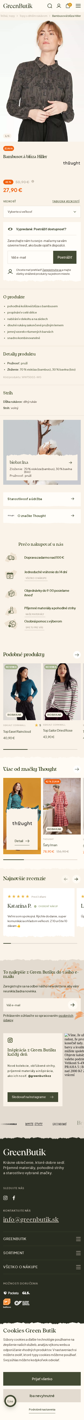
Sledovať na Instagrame (29, 1097)
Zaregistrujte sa (52, 270)
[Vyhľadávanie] (49, 5)
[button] (76, 879)
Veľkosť (9, 201)
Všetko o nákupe (36, 578)
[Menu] (76, 5)
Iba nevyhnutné (42, 1395)
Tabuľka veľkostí (65, 201)
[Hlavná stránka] (18, 5)
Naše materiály (35, 614)
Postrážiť (65, 257)
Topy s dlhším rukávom (33, 16)
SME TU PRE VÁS (34, 627)
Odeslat (73, 1005)
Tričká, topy (7, 16)
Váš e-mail (13, 1005)
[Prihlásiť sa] (58, 5)
